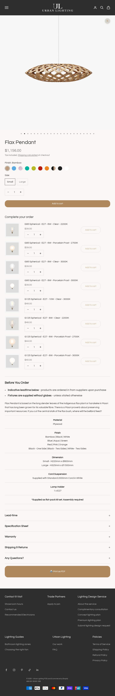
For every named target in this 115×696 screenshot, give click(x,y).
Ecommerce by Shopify (59, 678)
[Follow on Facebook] (6, 669)
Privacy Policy (100, 660)
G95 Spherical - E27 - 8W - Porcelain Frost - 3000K (51, 280)
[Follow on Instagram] (14, 669)
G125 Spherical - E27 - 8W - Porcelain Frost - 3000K (52, 355)
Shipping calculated (28, 155)
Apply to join (53, 604)
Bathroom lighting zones (18, 644)
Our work (57, 644)
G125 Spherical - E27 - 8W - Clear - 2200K (47, 318)
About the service (87, 604)
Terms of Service (101, 644)
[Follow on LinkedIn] (37, 669)
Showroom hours (14, 604)
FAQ (55, 649)
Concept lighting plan (89, 615)
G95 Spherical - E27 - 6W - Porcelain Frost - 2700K (51, 243)
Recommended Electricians (20, 615)
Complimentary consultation (93, 609)
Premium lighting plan (89, 620)
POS (45, 678)
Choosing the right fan (16, 649)
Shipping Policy (101, 649)
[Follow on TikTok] (29, 669)
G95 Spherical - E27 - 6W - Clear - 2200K (46, 224)
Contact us (10, 609)
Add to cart (57, 203)
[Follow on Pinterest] (21, 669)
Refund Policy (100, 655)
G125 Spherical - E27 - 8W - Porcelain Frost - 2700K (52, 336)
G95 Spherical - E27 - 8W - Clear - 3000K (46, 261)
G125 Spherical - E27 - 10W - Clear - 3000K (47, 299)
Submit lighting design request (94, 625)
